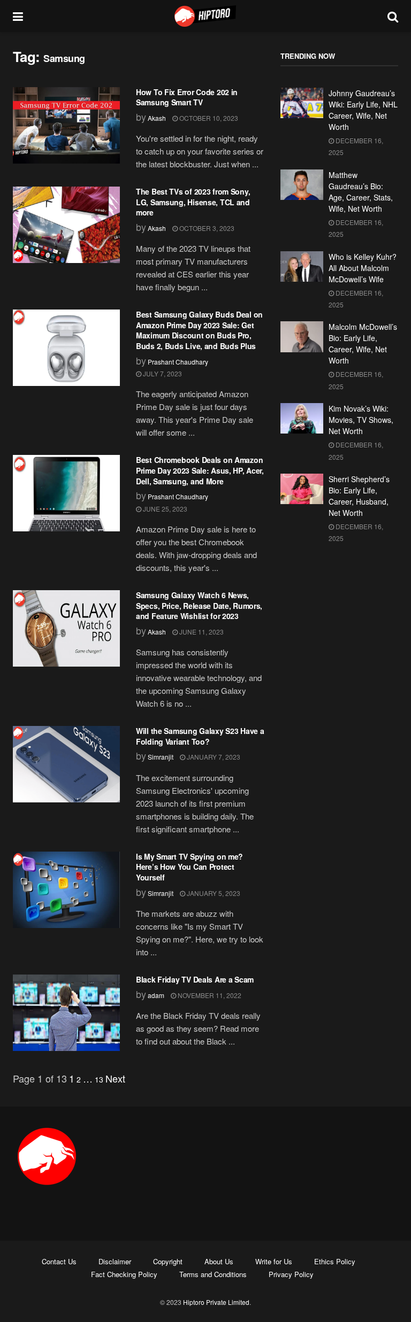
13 (99, 1079)
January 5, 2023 (212, 893)
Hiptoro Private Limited (216, 1301)
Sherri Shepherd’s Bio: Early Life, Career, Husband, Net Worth (359, 496)
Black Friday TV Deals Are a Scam (195, 979)
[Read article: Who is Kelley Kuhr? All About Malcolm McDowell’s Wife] (301, 266)
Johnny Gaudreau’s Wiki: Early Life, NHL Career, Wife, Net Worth (363, 110)
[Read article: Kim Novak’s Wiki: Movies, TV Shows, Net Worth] (301, 418)
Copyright (167, 1261)
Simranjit (160, 756)
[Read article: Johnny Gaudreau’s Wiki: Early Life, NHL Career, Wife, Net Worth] (301, 103)
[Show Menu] (18, 16)
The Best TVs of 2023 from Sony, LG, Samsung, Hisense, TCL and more (193, 202)
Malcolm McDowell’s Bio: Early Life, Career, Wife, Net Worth (363, 343)
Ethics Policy (334, 1261)
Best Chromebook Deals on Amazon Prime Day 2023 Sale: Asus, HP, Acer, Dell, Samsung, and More (200, 470)
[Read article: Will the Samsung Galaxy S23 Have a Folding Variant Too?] (66, 764)
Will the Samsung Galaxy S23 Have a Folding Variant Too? (200, 736)
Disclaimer (114, 1261)
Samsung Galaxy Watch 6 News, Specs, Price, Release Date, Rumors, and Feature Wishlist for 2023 (199, 605)
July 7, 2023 (161, 373)
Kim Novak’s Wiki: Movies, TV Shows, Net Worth (361, 419)
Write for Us (273, 1261)
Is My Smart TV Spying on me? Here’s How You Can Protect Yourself (189, 867)
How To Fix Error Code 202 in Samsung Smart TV (187, 97)
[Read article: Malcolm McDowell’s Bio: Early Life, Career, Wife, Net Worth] (301, 336)
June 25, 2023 (164, 508)
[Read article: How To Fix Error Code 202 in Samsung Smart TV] (66, 125)
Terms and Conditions (213, 1274)
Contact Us (59, 1261)
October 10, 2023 (208, 117)
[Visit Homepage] (205, 16)
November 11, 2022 (208, 995)
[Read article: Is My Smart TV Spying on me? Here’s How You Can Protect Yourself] (66, 890)
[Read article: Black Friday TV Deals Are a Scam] (66, 1013)
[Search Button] (392, 16)
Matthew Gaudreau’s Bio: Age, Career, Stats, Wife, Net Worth (361, 191)
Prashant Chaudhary (178, 361)
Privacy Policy (291, 1274)
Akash (157, 117)
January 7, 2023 (212, 756)
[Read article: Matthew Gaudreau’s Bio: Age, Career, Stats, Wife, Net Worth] (301, 184)
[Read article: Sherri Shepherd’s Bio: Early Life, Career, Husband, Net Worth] (301, 489)
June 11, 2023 (201, 631)
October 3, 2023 (206, 228)
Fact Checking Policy (124, 1274)
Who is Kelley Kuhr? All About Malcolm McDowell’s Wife (363, 267)
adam (156, 995)
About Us (218, 1261)
